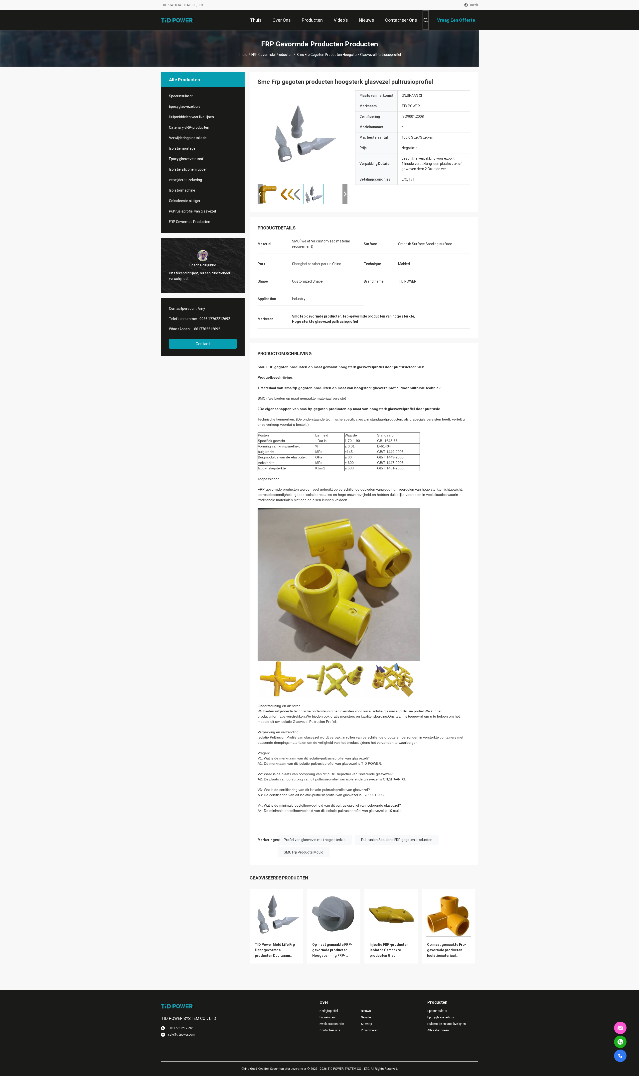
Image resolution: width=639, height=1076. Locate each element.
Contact (203, 343)
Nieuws (366, 1011)
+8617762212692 (206, 329)
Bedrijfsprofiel (329, 1011)
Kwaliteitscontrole (332, 1024)
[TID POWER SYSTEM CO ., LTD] (177, 20)
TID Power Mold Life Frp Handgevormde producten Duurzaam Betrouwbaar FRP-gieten (275, 950)
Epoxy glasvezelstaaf (186, 159)
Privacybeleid (369, 1030)
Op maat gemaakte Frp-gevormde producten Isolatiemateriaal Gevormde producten (446, 950)
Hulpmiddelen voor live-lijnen (191, 117)
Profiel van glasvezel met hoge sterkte (314, 840)
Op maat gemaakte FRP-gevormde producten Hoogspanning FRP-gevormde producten (332, 950)
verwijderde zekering (185, 180)
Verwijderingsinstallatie (188, 138)
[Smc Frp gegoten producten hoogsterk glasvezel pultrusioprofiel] (302, 135)
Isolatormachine (182, 190)
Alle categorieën (438, 1030)
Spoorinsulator (181, 96)
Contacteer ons (330, 1030)
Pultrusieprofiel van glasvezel (192, 211)
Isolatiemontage (182, 148)
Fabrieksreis (328, 1017)
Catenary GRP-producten (189, 127)
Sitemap (366, 1024)
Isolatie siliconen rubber (188, 169)
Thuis (242, 55)
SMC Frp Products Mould (303, 852)
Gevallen (366, 1017)
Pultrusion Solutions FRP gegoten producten (396, 840)
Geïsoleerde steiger (184, 201)
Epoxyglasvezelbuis (184, 106)
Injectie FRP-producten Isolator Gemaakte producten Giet (389, 950)
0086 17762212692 (214, 319)
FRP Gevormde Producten (272, 55)
